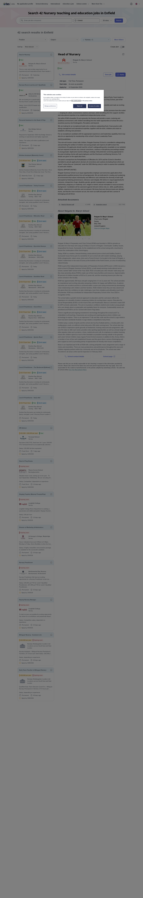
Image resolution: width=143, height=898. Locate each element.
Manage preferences (50, 106)
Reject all (79, 106)
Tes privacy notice (87, 100)
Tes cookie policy (76, 100)
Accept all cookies (94, 106)
